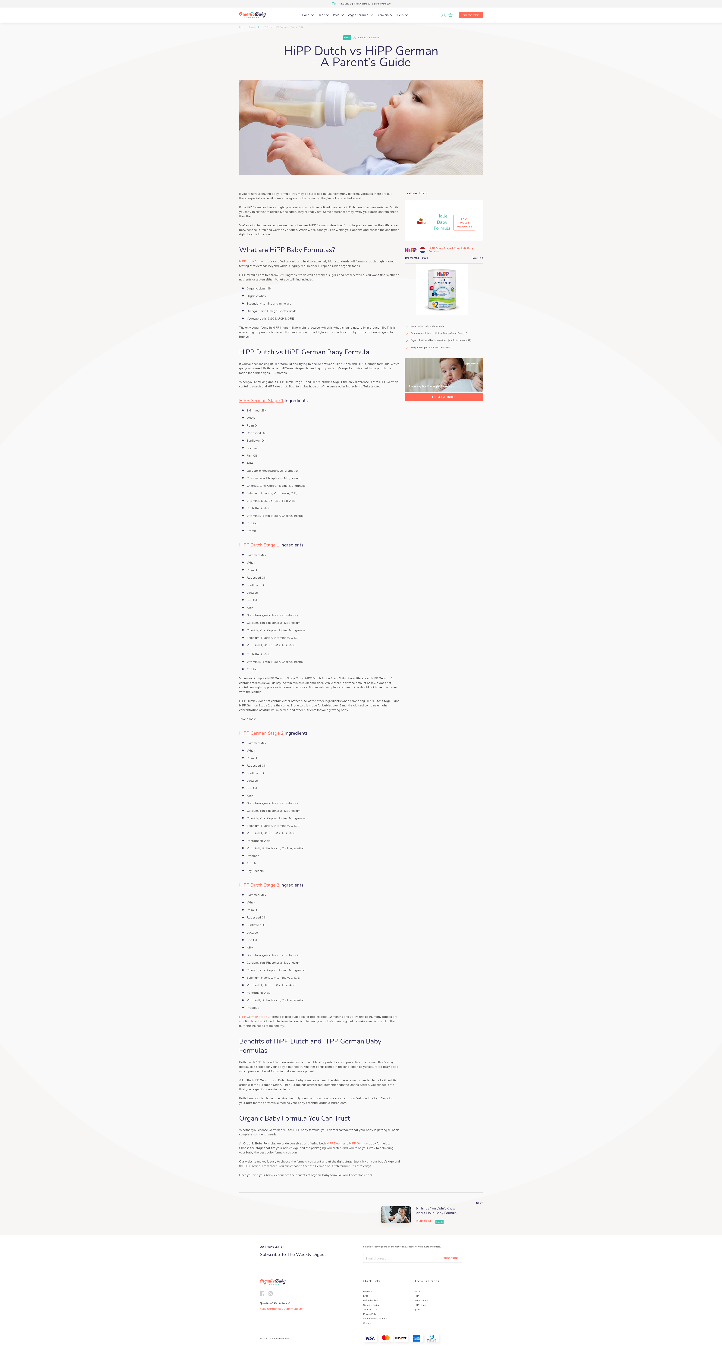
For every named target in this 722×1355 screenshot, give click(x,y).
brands (347, 37)
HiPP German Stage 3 (254, 1017)
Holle (417, 1291)
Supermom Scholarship (375, 1318)
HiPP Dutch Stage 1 (259, 545)
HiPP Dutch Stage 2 (259, 885)
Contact (367, 1323)
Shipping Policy (371, 1304)
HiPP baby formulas (253, 261)
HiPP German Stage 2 (261, 733)
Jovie (417, 1309)
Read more (424, 1221)
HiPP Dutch (334, 1143)
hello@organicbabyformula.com (282, 1308)
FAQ (365, 1295)
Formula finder (471, 15)
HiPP (417, 1295)
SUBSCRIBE (450, 1258)
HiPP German (358, 1143)
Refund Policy (370, 1300)
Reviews (367, 1291)
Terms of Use (370, 1309)
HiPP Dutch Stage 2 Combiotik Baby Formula (451, 250)
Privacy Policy (370, 1314)
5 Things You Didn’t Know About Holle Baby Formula (436, 1210)
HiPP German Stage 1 (261, 401)
